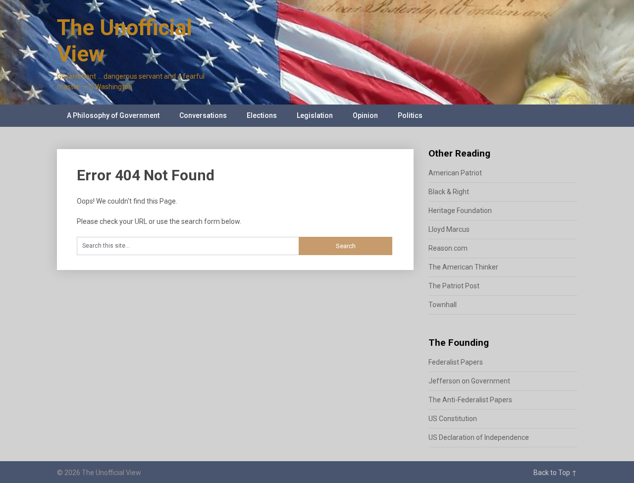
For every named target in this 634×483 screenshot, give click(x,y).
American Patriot (455, 173)
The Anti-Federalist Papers (470, 400)
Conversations (203, 115)
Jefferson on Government (469, 381)
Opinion (365, 115)
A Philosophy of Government (113, 115)
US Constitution (452, 419)
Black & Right (448, 192)
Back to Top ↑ (555, 473)
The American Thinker (463, 267)
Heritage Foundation (460, 211)
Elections (262, 115)
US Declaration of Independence (478, 437)
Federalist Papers (455, 362)
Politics (410, 115)
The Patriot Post (453, 286)
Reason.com (448, 248)
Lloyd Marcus (449, 229)
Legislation (315, 115)
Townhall (442, 305)
